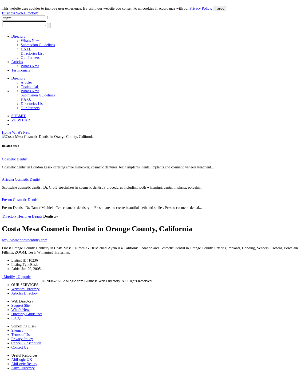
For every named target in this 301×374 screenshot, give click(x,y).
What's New (30, 41)
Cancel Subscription (26, 343)
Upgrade (23, 277)
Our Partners (30, 58)
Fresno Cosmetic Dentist (20, 200)
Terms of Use (21, 335)
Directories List (32, 53)
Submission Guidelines (38, 45)
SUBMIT (18, 116)
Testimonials (20, 70)
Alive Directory (23, 368)
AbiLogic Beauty (24, 364)
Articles (17, 62)
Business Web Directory (20, 13)
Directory (18, 36)
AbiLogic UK (21, 360)
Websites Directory (25, 289)
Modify (8, 277)
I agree (219, 8)
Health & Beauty (30, 216)
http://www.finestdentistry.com (24, 240)
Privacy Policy (200, 8)
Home (6, 132)
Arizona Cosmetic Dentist (21, 179)
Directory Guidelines (26, 314)
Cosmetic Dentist (14, 159)
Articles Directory (24, 293)
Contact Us (19, 347)
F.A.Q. (26, 49)
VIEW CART (21, 120)
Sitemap (17, 330)
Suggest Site (20, 305)
